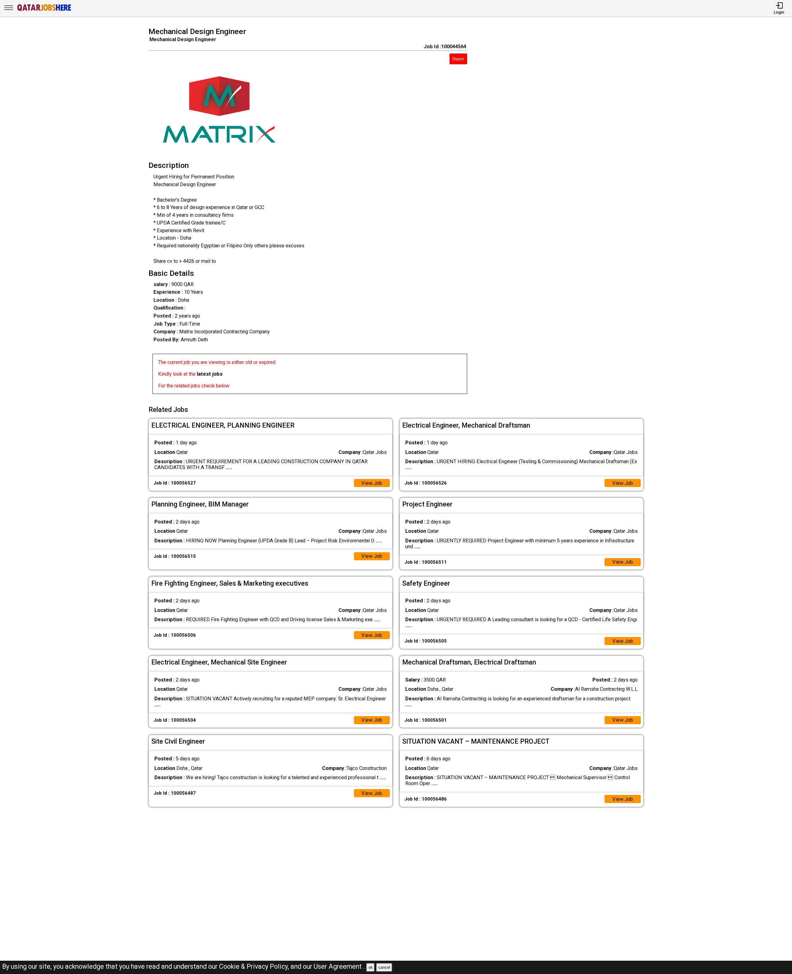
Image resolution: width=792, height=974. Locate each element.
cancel (384, 967)
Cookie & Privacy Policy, (255, 966)
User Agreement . (339, 966)
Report (458, 59)
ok (370, 967)
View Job (371, 483)
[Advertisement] (565, 212)
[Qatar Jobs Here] (44, 11)
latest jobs (209, 374)
